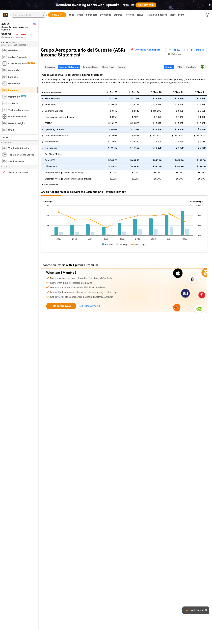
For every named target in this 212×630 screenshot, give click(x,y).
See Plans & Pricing (89, 306)
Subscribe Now (61, 306)
